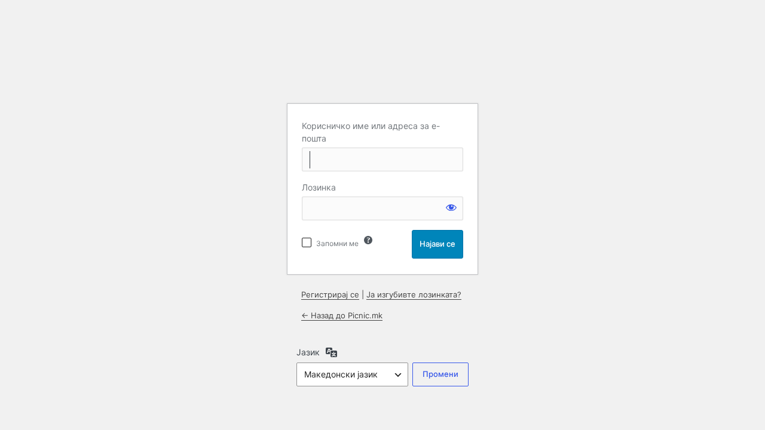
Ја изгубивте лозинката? (413, 294)
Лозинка (319, 187)
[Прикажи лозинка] (451, 207)
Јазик (308, 352)
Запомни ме (337, 243)
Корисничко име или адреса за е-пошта (371, 132)
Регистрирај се (330, 294)
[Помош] (368, 240)
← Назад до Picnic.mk (341, 315)
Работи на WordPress (382, 63)
